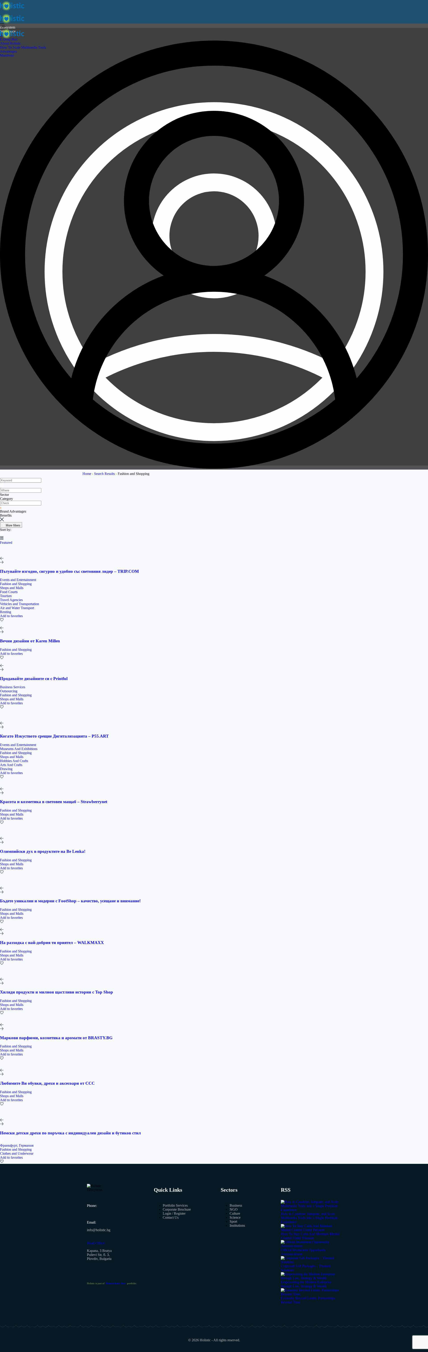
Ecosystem (7, 27)
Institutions (237, 1225)
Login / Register (174, 1213)
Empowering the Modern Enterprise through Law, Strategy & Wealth (306, 1284)
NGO (234, 1209)
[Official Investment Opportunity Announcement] (311, 1246)
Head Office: (96, 1243)
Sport (233, 1221)
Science (235, 1217)
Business (236, 1205)
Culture (235, 1213)
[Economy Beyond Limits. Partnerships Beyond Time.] (311, 1294)
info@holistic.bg (98, 1230)
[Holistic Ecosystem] (12, 10)
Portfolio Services (175, 1205)
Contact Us (171, 1217)
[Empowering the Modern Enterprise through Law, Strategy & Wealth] (311, 1278)
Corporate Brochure (177, 1209)
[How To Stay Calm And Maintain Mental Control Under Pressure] (311, 1230)
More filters (13, 525)
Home (87, 474)
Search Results (105, 474)
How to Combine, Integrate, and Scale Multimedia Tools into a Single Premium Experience (309, 1218)
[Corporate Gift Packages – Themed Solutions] (311, 1262)
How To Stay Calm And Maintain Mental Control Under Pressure (310, 1236)
